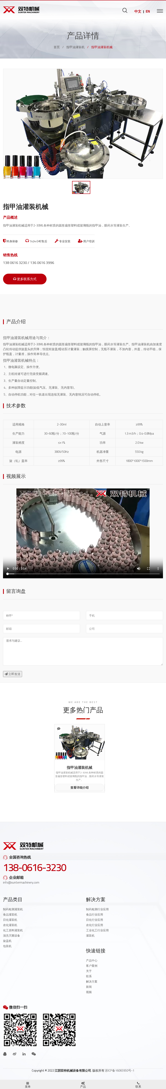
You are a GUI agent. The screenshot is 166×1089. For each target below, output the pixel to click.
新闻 (89, 986)
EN (148, 11)
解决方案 (91, 981)
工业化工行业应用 (97, 930)
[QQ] (5, 1054)
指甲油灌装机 (75, 47)
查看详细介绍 (79, 787)
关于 (89, 971)
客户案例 (91, 965)
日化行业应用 (94, 919)
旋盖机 (7, 940)
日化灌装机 (10, 919)
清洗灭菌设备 (11, 935)
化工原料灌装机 (13, 930)
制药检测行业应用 (97, 909)
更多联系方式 (26, 279)
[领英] (24, 1054)
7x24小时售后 (38, 241)
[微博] (14, 1054)
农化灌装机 (10, 925)
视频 (89, 992)
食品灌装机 (10, 914)
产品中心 (91, 960)
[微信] (34, 1054)
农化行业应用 (94, 925)
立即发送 (14, 674)
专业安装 (64, 241)
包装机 (7, 946)
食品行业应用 (94, 914)
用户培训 (89, 241)
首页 (57, 47)
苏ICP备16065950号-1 (119, 1070)
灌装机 (90, 935)
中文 (137, 11)
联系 (89, 976)
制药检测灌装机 (13, 909)
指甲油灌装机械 (16, 337)
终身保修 (12, 241)
